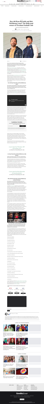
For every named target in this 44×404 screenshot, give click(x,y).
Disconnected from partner (34, 389)
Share (8, 61)
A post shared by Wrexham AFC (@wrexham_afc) (17, 147)
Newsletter (25, 61)
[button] (10, 291)
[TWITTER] (8, 314)
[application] (17, 301)
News (28, 29)
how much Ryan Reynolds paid (22, 69)
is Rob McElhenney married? (17, 75)
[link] (10, 288)
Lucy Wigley (18, 29)
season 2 (13, 67)
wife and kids (22, 72)
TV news (9, 310)
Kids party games (19, 389)
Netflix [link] (10, 294)
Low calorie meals (26, 389)
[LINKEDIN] (9, 314)
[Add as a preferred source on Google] (22, 399)
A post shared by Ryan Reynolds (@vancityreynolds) (17, 172)
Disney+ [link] (17, 294)
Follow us (22, 61)
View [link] (23, 293)
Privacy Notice (9, 128)
